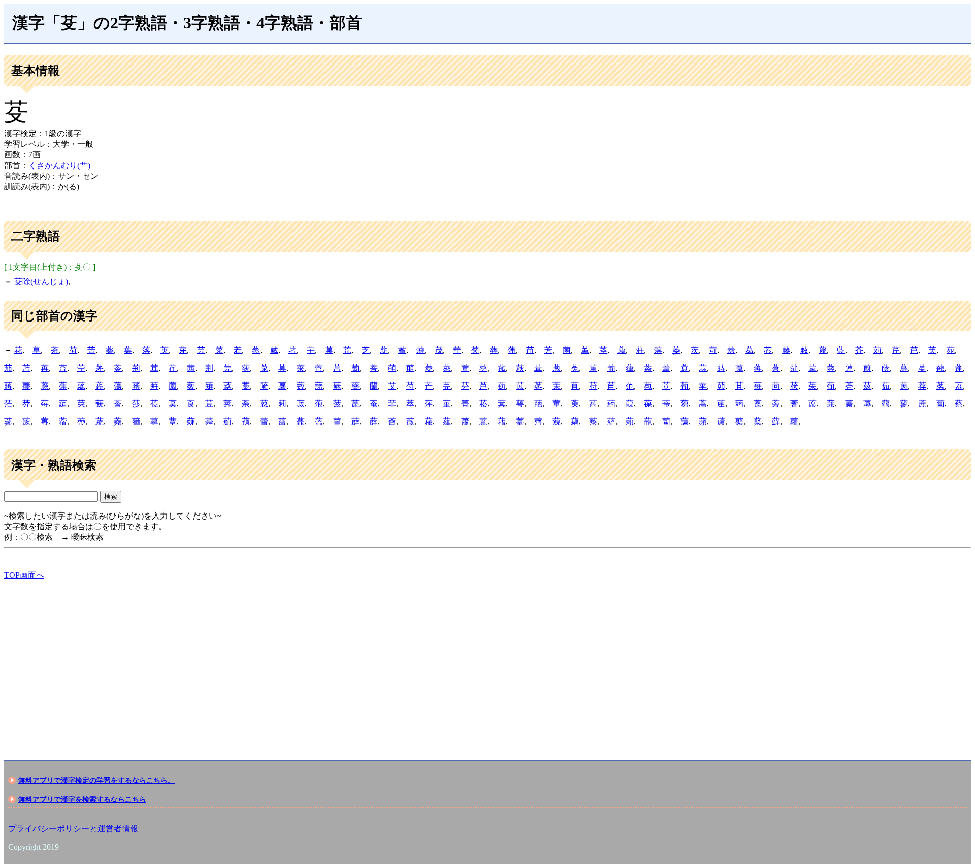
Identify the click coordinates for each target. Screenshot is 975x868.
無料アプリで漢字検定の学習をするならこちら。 (96, 780)
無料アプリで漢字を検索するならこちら (82, 799)
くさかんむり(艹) (59, 165)
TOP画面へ (24, 575)
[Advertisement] (308, 661)
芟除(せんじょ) (41, 281)
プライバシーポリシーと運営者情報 (73, 828)
